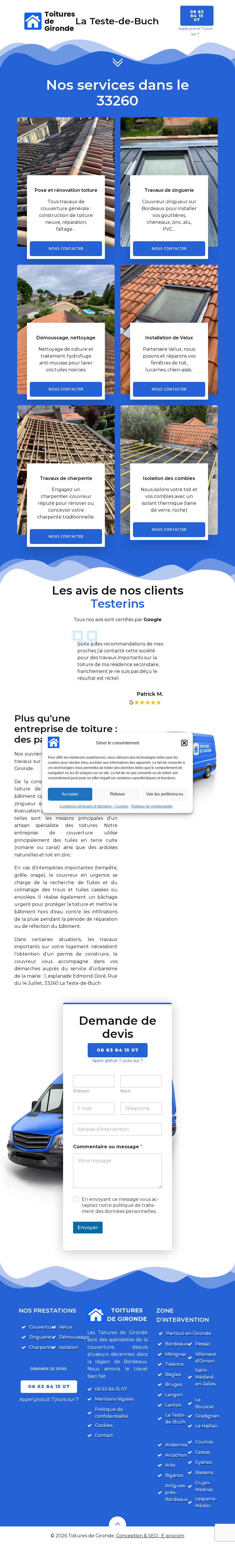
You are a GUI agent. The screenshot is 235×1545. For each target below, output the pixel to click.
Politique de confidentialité (152, 806)
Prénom (81, 1091)
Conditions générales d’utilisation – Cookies (94, 806)
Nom (125, 1091)
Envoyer (87, 1227)
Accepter (70, 794)
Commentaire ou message (107, 1146)
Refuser (117, 794)
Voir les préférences (164, 794)
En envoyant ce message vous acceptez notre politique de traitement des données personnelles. (120, 1205)
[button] (184, 743)
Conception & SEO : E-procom (150, 1535)
